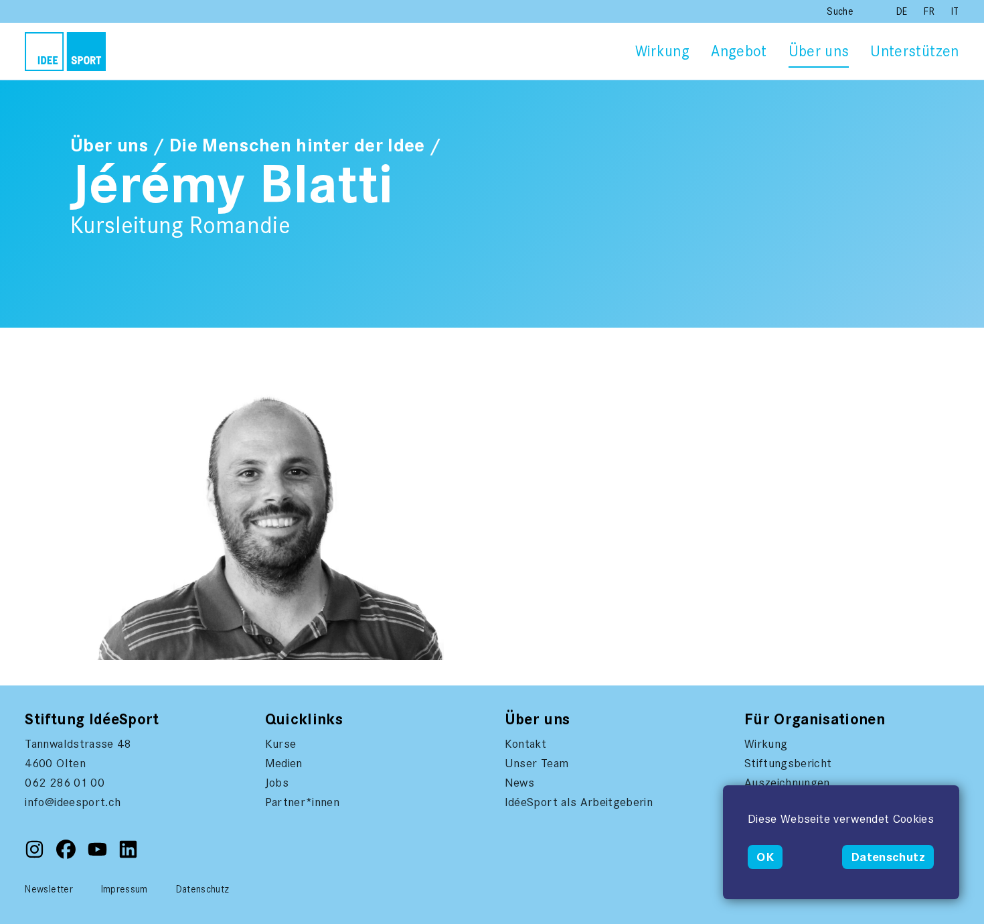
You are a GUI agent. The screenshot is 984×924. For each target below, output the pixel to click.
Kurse (281, 743)
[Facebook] (67, 856)
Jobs (277, 782)
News (519, 782)
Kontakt (525, 743)
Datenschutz (888, 857)
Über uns (819, 51)
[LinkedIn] (128, 856)
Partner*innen (302, 802)
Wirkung (662, 51)
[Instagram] (36, 856)
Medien (284, 763)
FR (930, 11)
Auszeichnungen (787, 782)
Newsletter (49, 889)
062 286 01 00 (64, 782)
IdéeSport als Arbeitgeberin (579, 802)
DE (903, 11)
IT (955, 11)
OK (765, 857)
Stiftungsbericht (788, 763)
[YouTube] (99, 856)
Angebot (738, 51)
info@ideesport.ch (72, 802)
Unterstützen (914, 51)
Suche (840, 11)
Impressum (124, 889)
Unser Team (537, 763)
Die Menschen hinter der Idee (297, 145)
